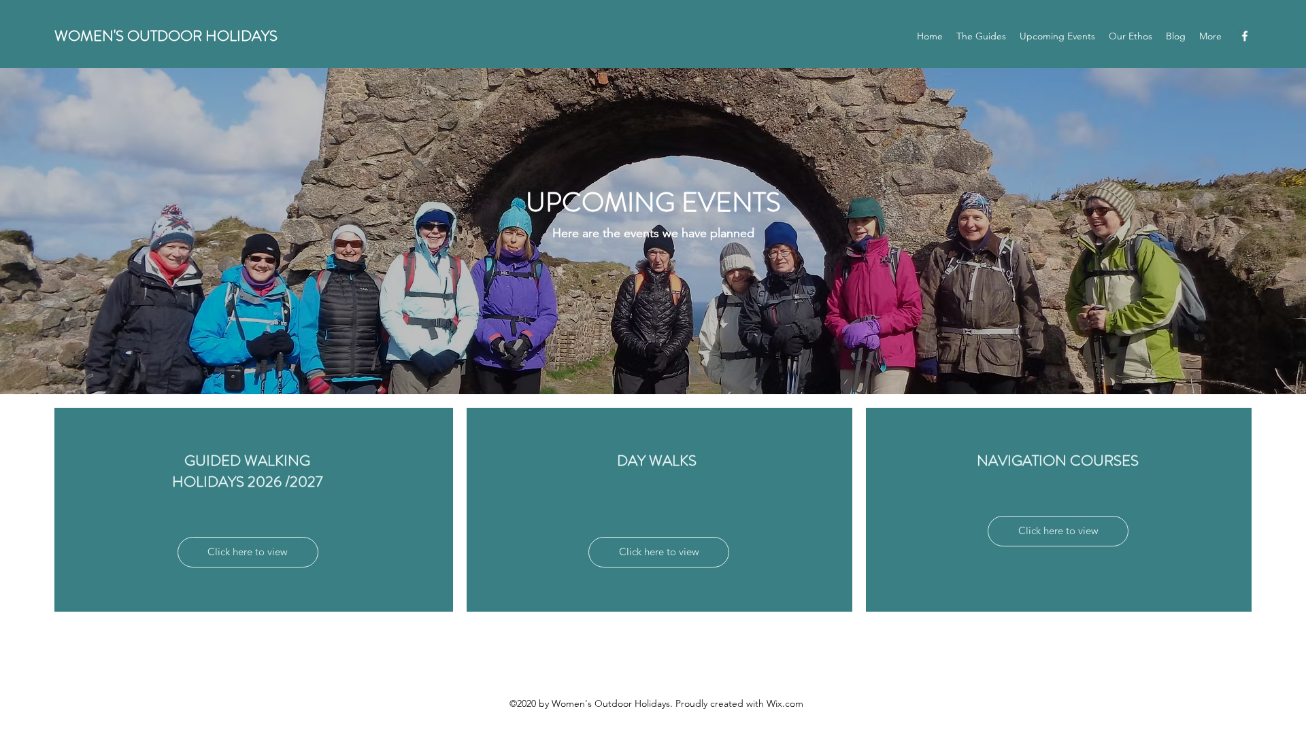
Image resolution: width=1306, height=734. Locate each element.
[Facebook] (1245, 36)
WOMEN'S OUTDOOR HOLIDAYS (166, 35)
